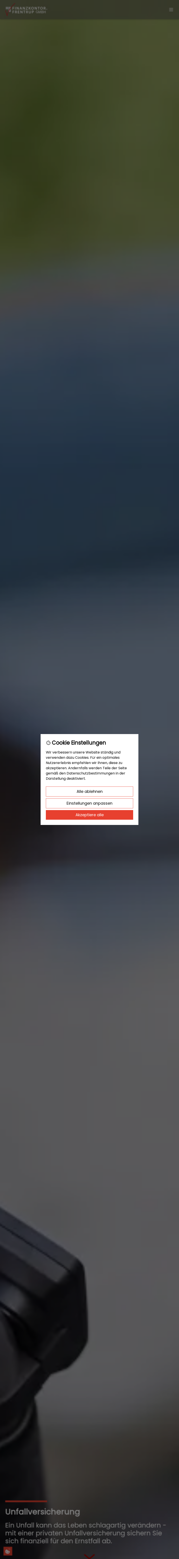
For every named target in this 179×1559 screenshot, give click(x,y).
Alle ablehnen (90, 791)
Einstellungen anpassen (89, 803)
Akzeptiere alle (90, 815)
